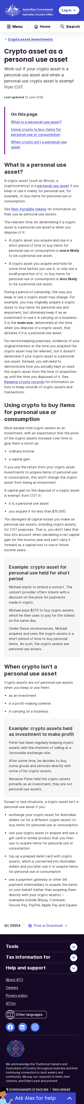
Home (45, 26)
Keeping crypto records (24, 382)
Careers (12, 987)
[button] (48, 926)
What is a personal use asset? (36, 122)
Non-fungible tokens (28, 209)
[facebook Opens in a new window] (10, 1027)
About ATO (14, 980)
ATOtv (11, 1003)
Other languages (29, 1014)
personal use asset (53, 185)
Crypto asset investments (30, 39)
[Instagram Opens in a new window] (35, 1027)
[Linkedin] (22, 1027)
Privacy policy (17, 995)
